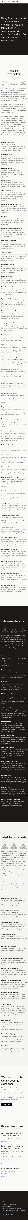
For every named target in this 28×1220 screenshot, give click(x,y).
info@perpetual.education (15, 1208)
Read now (4, 1141)
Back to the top (7, 1214)
